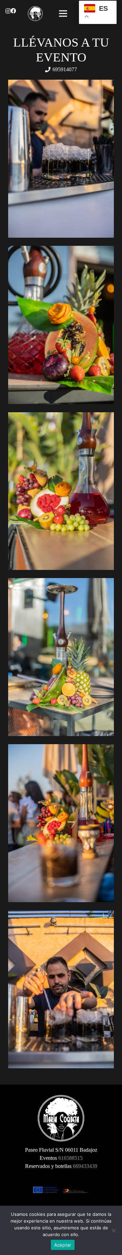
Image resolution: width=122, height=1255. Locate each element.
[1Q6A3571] (61, 159)
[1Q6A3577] (61, 989)
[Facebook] (13, 11)
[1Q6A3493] (61, 491)
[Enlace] (35, 13)
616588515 (70, 1158)
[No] (113, 1230)
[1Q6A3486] (61, 657)
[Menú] (63, 13)
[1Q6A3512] (61, 325)
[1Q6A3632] (61, 823)
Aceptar (63, 1245)
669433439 (85, 1166)
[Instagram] (8, 11)
